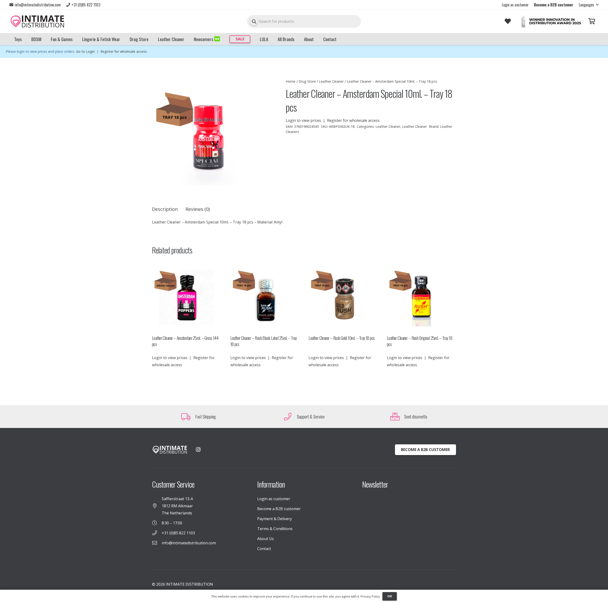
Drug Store (307, 81)
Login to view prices (303, 120)
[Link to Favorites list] (507, 21)
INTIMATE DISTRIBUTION (189, 584)
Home (290, 81)
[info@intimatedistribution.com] (157, 543)
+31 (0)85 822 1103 (178, 533)
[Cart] (591, 21)
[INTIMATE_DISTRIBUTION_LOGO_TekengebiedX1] (37, 21)
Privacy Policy (370, 596)
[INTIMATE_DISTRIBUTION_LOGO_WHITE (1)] (170, 449)
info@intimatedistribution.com (189, 543)
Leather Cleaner (331, 81)
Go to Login (85, 51)
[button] (588, 5)
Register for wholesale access (123, 51)
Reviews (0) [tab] (197, 209)
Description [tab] (165, 209)
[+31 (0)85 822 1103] (157, 533)
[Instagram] (198, 450)
